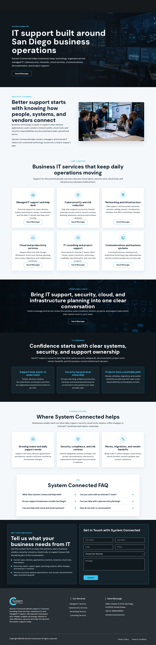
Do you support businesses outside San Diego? (44, 501)
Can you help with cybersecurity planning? (100, 501)
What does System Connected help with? (41, 494)
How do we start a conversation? (95, 508)
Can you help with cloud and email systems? (43, 508)
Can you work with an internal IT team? (98, 494)
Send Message (21, 73)
